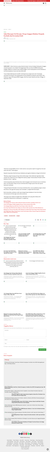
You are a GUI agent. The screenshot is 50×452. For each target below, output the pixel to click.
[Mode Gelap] (43, 3)
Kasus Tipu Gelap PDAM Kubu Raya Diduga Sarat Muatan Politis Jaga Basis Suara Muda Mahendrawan (23, 207)
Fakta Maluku (9, 444)
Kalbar (5, 32)
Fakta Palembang (28, 444)
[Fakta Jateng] (9, 3)
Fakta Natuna (27, 445)
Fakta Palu (41, 444)
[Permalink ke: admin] (5, 38)
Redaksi (42, 445)
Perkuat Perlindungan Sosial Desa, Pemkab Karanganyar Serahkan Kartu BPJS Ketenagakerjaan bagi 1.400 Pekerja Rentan (25, 388)
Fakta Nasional (16, 440)
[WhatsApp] (29, 434)
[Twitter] (22, 434)
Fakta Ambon (8, 445)
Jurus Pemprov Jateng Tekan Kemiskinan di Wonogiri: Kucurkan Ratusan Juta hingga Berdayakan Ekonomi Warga (28, 422)
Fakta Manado (35, 444)
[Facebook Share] (36, 220)
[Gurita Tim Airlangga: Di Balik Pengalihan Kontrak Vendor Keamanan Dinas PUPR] (25, 229)
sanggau (18, 215)
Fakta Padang (40, 442)
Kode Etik (38, 445)
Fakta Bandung (10, 441)
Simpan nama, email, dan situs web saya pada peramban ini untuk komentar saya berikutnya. (24, 346)
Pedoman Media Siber (25, 447)
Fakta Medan (28, 441)
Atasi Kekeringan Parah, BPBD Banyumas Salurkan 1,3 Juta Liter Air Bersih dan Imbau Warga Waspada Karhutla (28, 409)
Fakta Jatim (16, 441)
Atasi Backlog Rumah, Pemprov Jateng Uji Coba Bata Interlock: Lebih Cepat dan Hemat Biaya (28, 415)
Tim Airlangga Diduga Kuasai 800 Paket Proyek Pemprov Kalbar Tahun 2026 (18, 206)
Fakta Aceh (27, 440)
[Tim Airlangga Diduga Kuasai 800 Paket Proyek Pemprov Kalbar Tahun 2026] (39, 229)
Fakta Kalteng (40, 441)
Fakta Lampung (34, 442)
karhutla (6, 215)
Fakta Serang (27, 442)
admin (7, 37)
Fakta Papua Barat (39, 440)
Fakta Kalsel (34, 441)
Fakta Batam (22, 441)
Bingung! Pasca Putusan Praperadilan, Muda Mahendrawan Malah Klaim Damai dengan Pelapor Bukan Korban (25, 209)
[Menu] (4, 3)
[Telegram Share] (43, 220)
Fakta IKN (22, 440)
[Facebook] (19, 434)
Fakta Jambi (21, 442)
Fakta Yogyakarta (15, 445)
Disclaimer (33, 445)
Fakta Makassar (10, 442)
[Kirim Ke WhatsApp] (45, 220)
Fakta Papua (32, 440)
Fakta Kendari (15, 444)
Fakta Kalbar (9, 440)
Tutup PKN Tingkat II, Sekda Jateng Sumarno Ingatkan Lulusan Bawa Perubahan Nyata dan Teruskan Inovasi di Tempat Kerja (28, 395)
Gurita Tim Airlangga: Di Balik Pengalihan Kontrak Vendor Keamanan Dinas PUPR (19, 204)
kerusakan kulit (12, 215)
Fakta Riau (22, 445)
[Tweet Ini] (38, 220)
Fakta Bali (16, 442)
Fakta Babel (22, 444)
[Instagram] (24, 434)
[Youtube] (26, 434)
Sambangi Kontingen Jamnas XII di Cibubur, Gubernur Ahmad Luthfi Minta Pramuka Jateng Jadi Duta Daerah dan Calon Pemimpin (28, 402)
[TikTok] (31, 434)
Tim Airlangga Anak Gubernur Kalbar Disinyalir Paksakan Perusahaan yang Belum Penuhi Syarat (22, 202)
